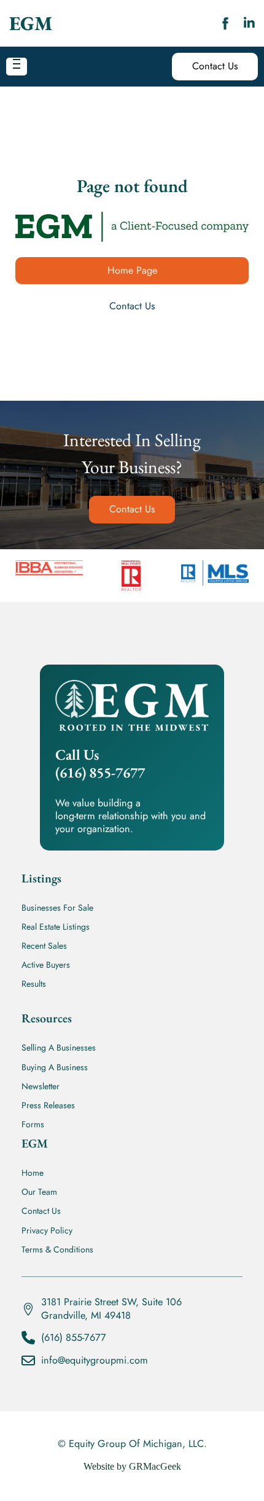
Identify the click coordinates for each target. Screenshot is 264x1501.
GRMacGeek (155, 1466)
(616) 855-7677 (73, 1337)
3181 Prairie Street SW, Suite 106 (111, 1302)
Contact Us (215, 66)
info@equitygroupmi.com (94, 1360)
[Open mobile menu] (16, 64)
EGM (30, 23)
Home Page (132, 270)
